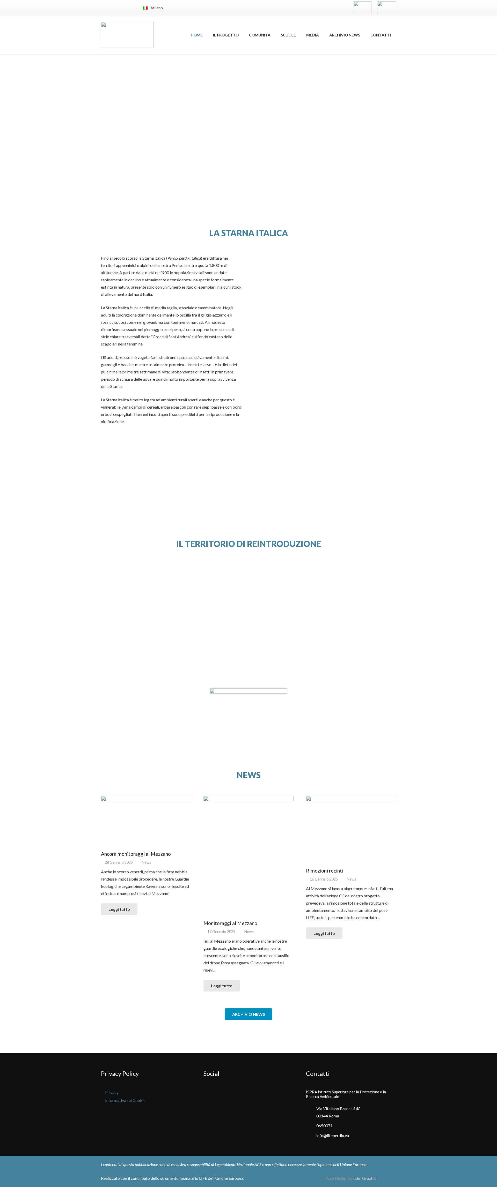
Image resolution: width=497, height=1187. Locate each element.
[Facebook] (106, 8)
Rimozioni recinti (324, 871)
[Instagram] (127, 8)
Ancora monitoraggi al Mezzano (136, 854)
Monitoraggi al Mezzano (230, 923)
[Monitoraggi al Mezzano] (248, 856)
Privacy (112, 1092)
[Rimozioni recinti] (351, 829)
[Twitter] (116, 8)
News (146, 862)
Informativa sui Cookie (125, 1100)
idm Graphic (365, 1178)
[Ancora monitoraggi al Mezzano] (146, 821)
